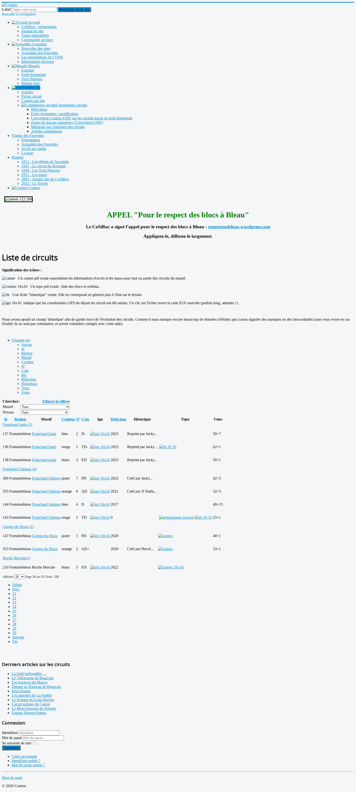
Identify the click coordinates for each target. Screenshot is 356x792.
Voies (25, 392)
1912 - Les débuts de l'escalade (45, 162)
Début (17, 585)
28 (14, 624)
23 (14, 602)
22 (14, 598)
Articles (27, 92)
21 (14, 594)
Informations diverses (37, 61)
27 (14, 620)
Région (26, 353)
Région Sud (30, 83)
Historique (29, 384)
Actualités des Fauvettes (39, 53)
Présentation (30, 140)
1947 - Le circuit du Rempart (43, 166)
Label (6, 9)
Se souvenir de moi (16, 743)
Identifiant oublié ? (26, 761)
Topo (25, 388)
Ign (23, 375)
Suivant (18, 637)
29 (14, 628)
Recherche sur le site (74, 9)
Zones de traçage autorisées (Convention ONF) (67, 122)
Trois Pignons (31, 79)
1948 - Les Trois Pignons (40, 170)
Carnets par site (33, 101)
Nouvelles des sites (35, 48)
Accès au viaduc (33, 149)
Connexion (11, 748)
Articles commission (46, 131)
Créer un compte (24, 756)
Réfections (39, 109)
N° (23, 366)
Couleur (27, 362)
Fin (14, 641)
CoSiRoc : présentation (39, 27)
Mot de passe (12, 738)
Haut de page (12, 778)
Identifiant (9, 733)
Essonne (27, 70)
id (22, 349)
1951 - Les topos (34, 175)
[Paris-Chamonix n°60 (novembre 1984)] (167, 447)
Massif (26, 357)
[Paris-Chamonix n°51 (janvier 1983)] (203, 517)
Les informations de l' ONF (42, 57)
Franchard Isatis (44, 434)
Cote (25, 371)
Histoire (18, 157)
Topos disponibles (35, 35)
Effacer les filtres (56, 401)
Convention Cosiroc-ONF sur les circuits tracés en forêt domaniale (81, 118)
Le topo (27, 153)
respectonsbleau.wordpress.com (239, 226)
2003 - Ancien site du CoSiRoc (45, 179)
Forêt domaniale (33, 75)
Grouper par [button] (21, 340)
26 (14, 615)
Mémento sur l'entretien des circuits (58, 127)
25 (14, 611)
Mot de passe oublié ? (28, 765)
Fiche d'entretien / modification (54, 114)
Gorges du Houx (45, 536)
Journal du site (32, 31)
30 (14, 633)
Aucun (26, 344)
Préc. (16, 589)
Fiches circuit (31, 96)
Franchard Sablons (46, 478)
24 (14, 607)
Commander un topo (37, 40)
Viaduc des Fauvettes (28, 135)
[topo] (165, 536)
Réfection (28, 379)
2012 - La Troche (34, 183)
